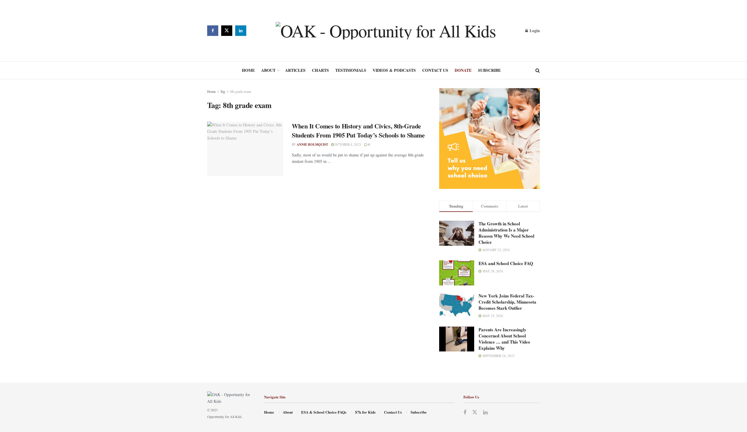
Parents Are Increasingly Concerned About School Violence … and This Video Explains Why (504, 338)
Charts (320, 70)
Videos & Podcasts (394, 70)
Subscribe (489, 70)
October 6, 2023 (347, 144)
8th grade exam (240, 91)
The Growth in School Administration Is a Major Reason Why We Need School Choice (506, 232)
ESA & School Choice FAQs (323, 412)
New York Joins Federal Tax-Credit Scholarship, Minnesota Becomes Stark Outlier (507, 301)
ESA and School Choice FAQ (506, 263)
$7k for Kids (365, 412)
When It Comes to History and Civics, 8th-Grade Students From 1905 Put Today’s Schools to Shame (358, 130)
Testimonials (350, 70)
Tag (222, 91)
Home (248, 70)
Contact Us (435, 70)
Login (534, 30)
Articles (295, 70)
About (268, 70)
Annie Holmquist (312, 144)
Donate (463, 70)
